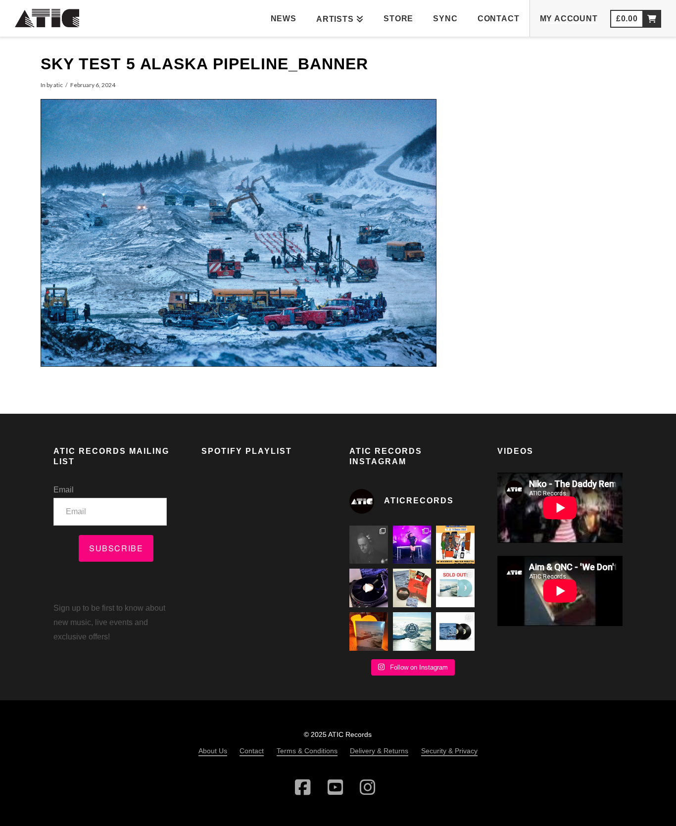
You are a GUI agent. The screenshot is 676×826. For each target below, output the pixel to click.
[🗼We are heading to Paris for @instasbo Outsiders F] (455, 545)
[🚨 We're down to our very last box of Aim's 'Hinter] (368, 588)
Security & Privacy (449, 751)
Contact (252, 751)
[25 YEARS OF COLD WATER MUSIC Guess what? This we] (412, 631)
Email (63, 490)
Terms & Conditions (307, 751)
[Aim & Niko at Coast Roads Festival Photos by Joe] (368, 545)
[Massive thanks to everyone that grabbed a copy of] (455, 588)
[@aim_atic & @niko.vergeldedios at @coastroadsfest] (412, 545)
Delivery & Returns (379, 751)
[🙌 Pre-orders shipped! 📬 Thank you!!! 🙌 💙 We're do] (368, 631)
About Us (212, 751)
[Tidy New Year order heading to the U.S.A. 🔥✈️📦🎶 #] (412, 588)
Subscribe (116, 548)
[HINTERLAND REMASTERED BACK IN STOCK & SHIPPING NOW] (455, 631)
